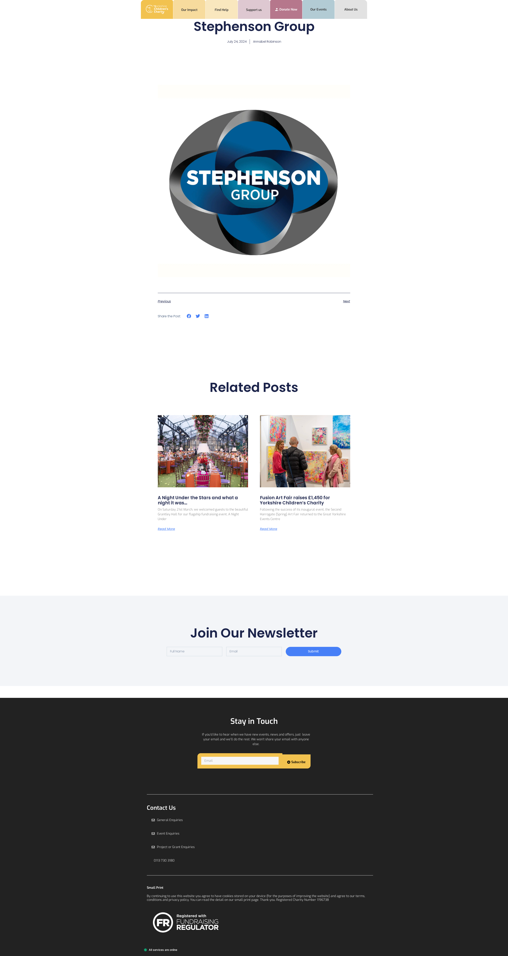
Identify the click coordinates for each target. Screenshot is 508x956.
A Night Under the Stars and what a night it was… (198, 500)
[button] (189, 316)
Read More (166, 529)
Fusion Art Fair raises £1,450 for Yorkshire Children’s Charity (295, 500)
